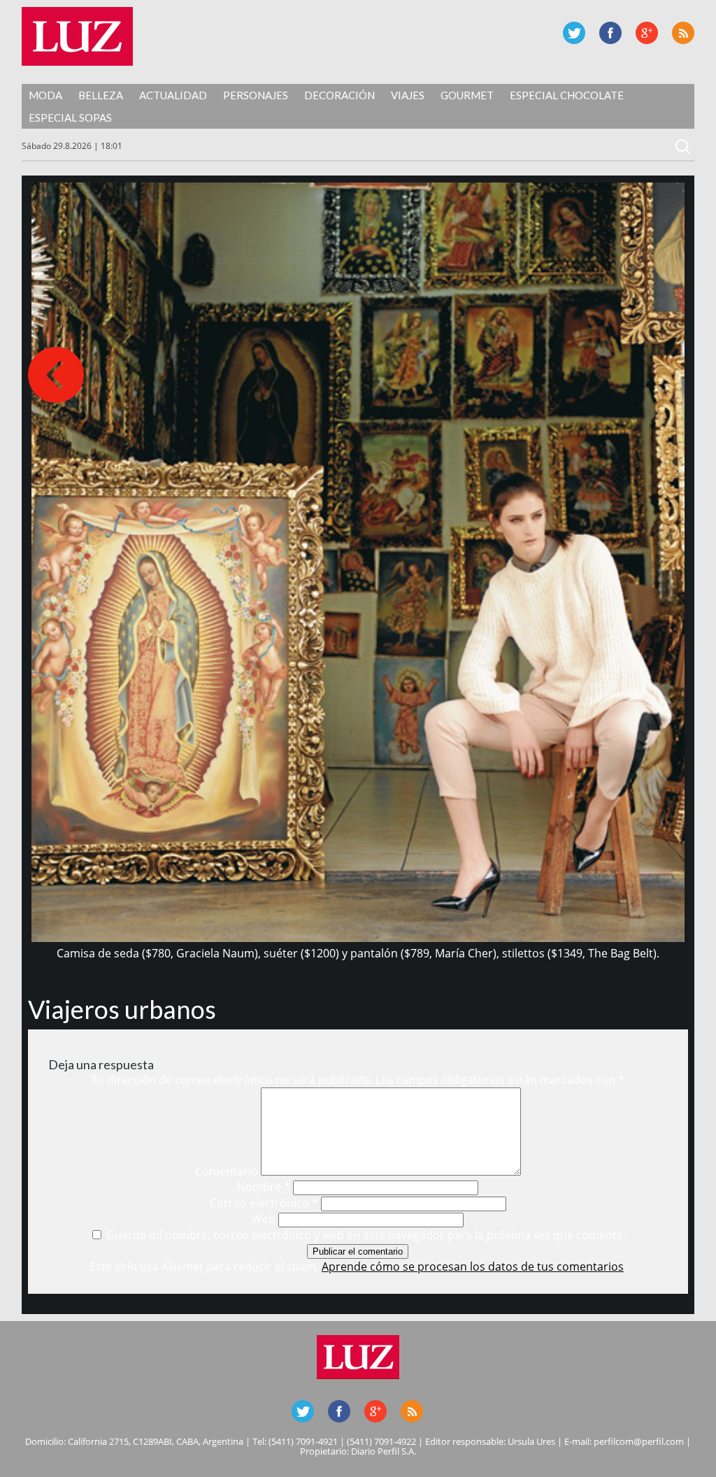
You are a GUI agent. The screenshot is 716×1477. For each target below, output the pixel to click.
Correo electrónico (264, 1203)
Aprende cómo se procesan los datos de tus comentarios (473, 1266)
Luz (77, 36)
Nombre (263, 1186)
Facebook (610, 33)
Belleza (100, 95)
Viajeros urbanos (122, 1009)
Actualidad (173, 95)
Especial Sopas (70, 117)
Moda (45, 95)
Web (263, 1219)
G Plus (647, 33)
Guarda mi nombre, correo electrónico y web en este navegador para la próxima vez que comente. (366, 1235)
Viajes (407, 95)
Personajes (255, 95)
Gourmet (467, 95)
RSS (683, 33)
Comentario (226, 1171)
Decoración (339, 95)
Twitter (574, 33)
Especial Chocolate (567, 95)
